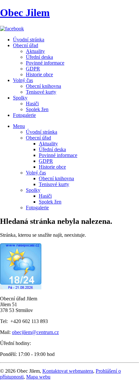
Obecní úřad (25, 45)
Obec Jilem (25, 12)
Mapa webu (38, 377)
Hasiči (32, 103)
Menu (19, 126)
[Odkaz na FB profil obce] (12, 28)
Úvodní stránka (28, 39)
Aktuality (35, 51)
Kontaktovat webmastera (67, 371)
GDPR (33, 68)
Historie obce (39, 74)
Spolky (20, 97)
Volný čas (23, 80)
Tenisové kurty (41, 92)
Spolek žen (37, 109)
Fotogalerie (24, 115)
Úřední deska (39, 57)
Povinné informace (45, 63)
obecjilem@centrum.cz (35, 332)
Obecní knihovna (43, 86)
